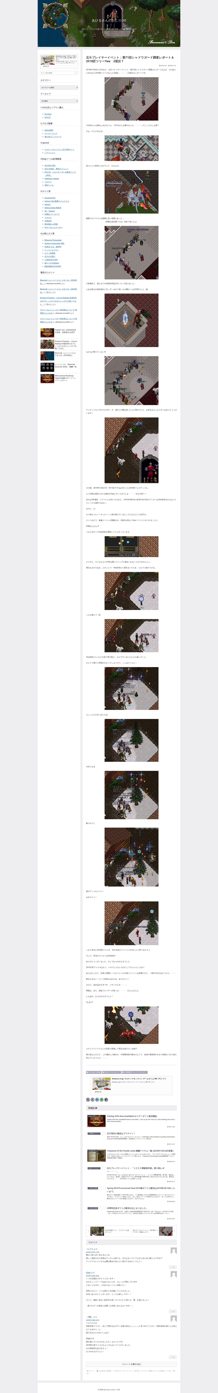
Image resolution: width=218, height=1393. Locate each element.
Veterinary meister (52, 179)
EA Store (48, 114)
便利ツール (49, 185)
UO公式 (48, 117)
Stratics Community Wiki (54, 243)
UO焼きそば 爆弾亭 (53, 247)
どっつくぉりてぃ (52, 250)
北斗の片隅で (50, 256)
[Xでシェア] (88, 1100)
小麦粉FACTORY (51, 260)
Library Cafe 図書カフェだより (57, 201)
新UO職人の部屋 (51, 224)
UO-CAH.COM (50, 166)
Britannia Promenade (53, 240)
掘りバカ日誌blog (52, 263)
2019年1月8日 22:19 (92, 1320)
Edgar (88, 1273)
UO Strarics (50, 211)
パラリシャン (50, 153)
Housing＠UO (50, 198)
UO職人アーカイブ (52, 214)
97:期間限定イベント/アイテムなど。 (135, 1072)
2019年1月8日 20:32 (92, 1276)
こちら (94, 526)
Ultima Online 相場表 (53, 208)
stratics (47, 204)
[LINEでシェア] (102, 1100)
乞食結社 (48, 221)
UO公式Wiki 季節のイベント (56, 169)
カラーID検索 (50, 253)
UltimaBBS (49, 130)
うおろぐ (48, 182)
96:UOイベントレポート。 (112, 1072)
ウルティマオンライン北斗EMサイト (59, 149)
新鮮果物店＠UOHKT (53, 266)
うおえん (48, 217)
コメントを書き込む (131, 1364)
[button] (106, 1100)
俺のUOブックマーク (53, 137)
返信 (173, 1267)
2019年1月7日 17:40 (92, 1252)
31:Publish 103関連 (95, 1072)
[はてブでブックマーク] (97, 1100)
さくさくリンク (51, 133)
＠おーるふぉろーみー (54, 227)
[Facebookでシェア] (92, 1100)
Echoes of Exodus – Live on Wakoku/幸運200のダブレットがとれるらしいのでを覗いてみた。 (58, 301)
